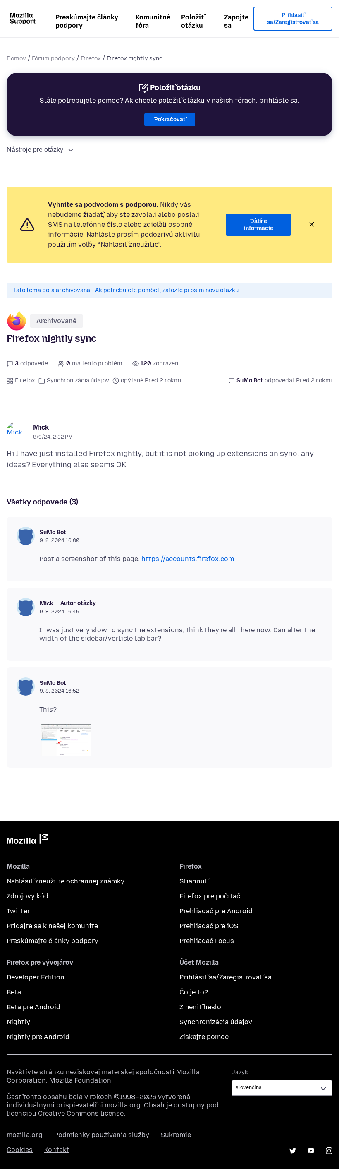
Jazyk (240, 1072)
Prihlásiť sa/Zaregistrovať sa (293, 19)
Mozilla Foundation (80, 1080)
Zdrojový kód (27, 896)
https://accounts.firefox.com (187, 559)
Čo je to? (193, 992)
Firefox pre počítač (209, 896)
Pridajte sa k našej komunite (52, 926)
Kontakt (56, 1150)
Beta (14, 992)
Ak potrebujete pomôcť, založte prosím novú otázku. (167, 290)
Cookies (20, 1150)
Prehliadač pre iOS (208, 926)
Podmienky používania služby (101, 1135)
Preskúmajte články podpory (86, 21)
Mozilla (27, 840)
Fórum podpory (53, 58)
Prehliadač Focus (206, 941)
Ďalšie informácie (258, 225)
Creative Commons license (81, 1113)
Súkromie (176, 1135)
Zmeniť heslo (200, 1007)
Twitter (18, 911)
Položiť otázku (192, 21)
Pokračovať (169, 119)
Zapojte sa (236, 21)
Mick (41, 427)
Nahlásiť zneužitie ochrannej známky (65, 881)
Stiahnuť (193, 881)
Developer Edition (35, 977)
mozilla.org (25, 1135)
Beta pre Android (33, 1007)
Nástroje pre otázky (35, 149)
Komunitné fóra (153, 21)
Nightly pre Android (38, 1037)
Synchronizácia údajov (78, 380)
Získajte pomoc (204, 1037)
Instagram (329, 1150)
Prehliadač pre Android (216, 911)
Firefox (91, 58)
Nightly (18, 1022)
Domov (16, 58)
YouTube (311, 1150)
